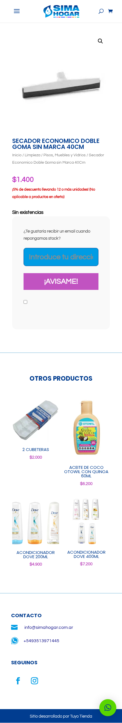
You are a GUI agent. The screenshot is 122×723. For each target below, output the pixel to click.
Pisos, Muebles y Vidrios (64, 155)
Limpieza (32, 155)
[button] (100, 41)
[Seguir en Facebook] (18, 681)
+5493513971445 (41, 640)
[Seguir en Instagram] (35, 681)
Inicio (17, 155)
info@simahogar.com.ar (48, 627)
